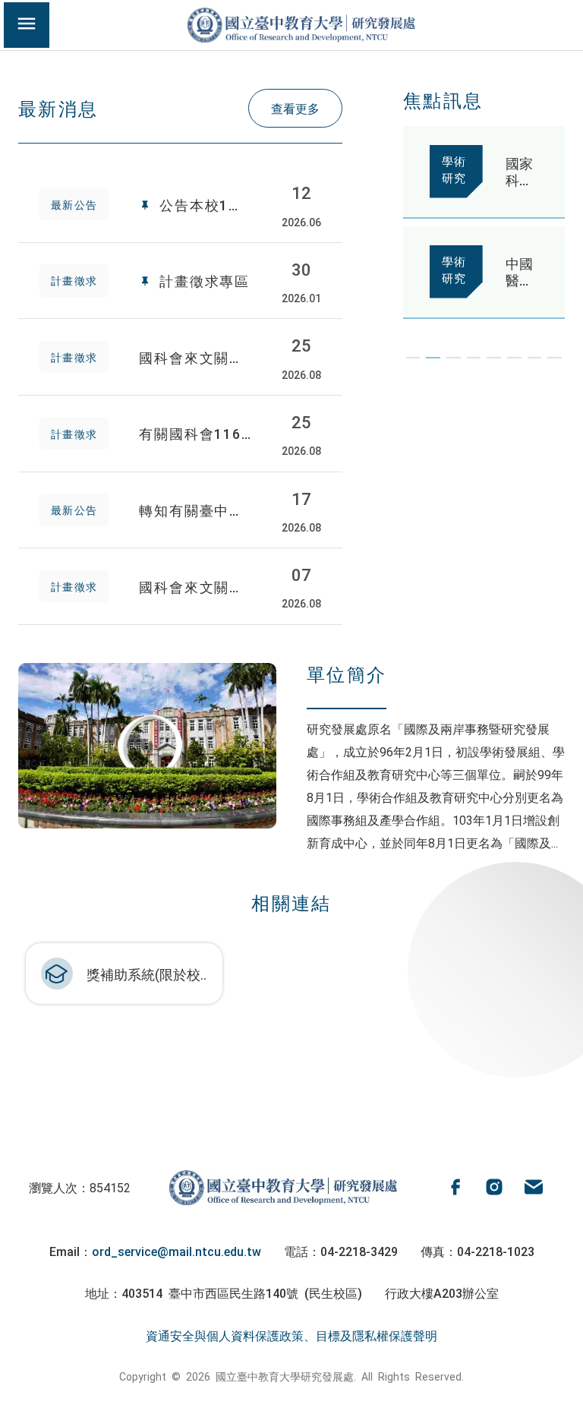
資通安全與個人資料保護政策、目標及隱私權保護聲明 (291, 1335)
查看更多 (295, 108)
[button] (413, 357)
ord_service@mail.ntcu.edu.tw (176, 1251)
